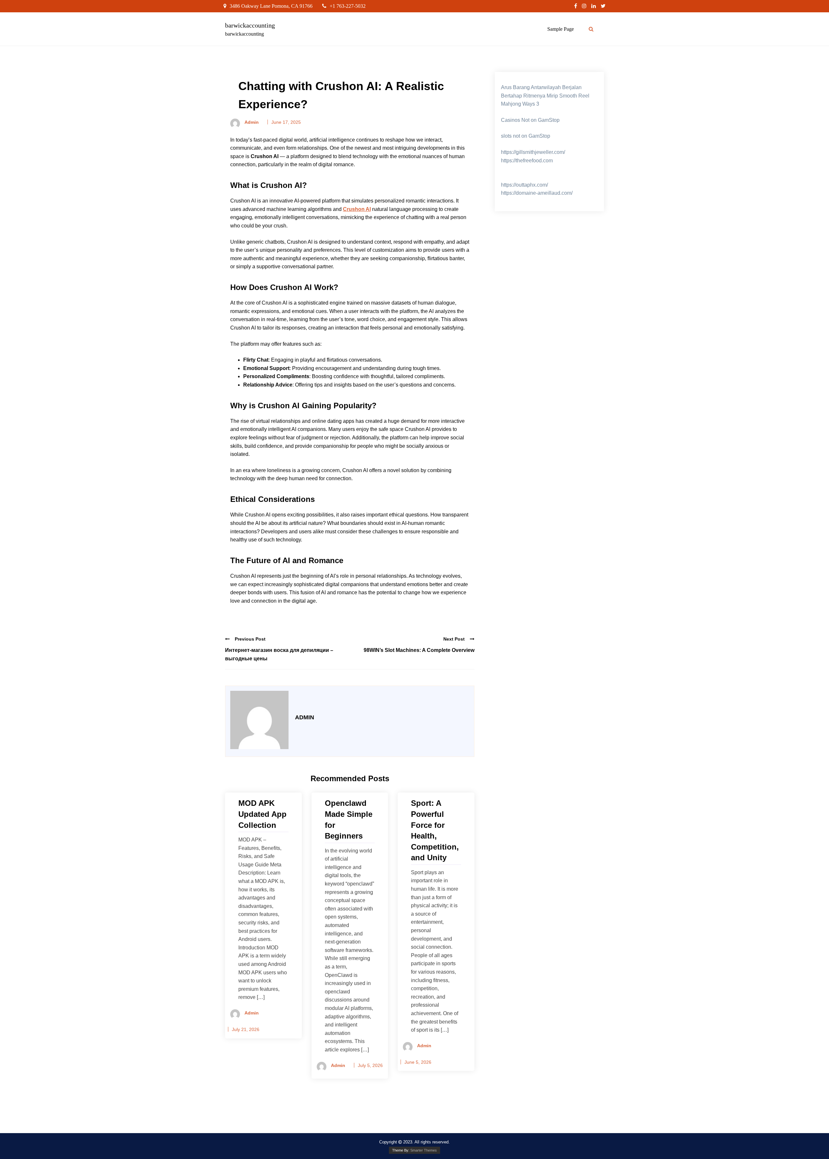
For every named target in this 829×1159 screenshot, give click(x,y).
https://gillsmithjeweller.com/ (533, 152)
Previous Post (250, 639)
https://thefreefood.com (527, 160)
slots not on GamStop (525, 136)
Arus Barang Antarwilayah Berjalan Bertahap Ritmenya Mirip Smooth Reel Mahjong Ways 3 (545, 96)
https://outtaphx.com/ (524, 185)
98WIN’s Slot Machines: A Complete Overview (419, 650)
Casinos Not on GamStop (530, 120)
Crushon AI (357, 209)
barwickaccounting (250, 25)
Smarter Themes (423, 1150)
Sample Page (560, 29)
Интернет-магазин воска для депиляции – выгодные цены (279, 654)
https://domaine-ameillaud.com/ (537, 193)
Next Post (454, 639)
